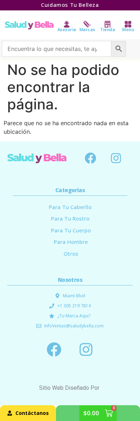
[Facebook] (90, 158)
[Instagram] (115, 158)
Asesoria (66, 30)
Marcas (87, 30)
